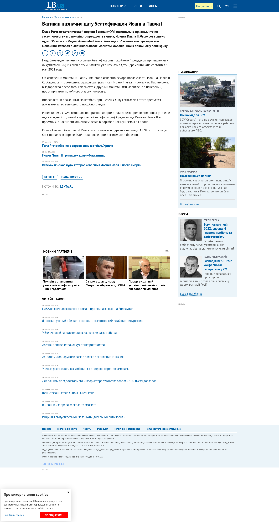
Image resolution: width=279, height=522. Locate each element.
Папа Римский (72, 177)
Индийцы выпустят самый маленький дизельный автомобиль (83, 417)
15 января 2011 (69, 17)
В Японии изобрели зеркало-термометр (69, 405)
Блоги (137, 6)
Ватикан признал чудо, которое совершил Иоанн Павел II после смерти (91, 165)
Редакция (102, 428)
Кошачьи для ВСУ (192, 115)
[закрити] (68, 492)
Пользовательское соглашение (163, 428)
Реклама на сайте (67, 428)
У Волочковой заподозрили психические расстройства (79, 333)
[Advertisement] (106, 219)
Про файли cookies (14, 515)
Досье (153, 6)
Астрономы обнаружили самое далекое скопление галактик (83, 357)
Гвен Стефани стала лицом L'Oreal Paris (68, 393)
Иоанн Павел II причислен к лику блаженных (73, 155)
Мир (56, 17)
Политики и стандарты (127, 428)
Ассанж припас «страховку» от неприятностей (73, 345)
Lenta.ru (66, 186)
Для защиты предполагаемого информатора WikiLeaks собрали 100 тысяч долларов (99, 381)
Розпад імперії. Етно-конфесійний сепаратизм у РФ (218, 265)
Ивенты (87, 428)
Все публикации (189, 204)
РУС (226, 6)
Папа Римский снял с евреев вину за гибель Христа (77, 145)
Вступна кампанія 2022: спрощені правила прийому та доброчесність (218, 230)
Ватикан (50, 177)
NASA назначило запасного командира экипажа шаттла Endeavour (87, 309)
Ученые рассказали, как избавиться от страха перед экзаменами (85, 369)
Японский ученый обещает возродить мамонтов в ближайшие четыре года (92, 321)
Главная (46, 17)
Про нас (46, 428)
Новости (116, 6)
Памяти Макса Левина (195, 176)
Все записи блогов (191, 293)
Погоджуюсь (54, 515)
